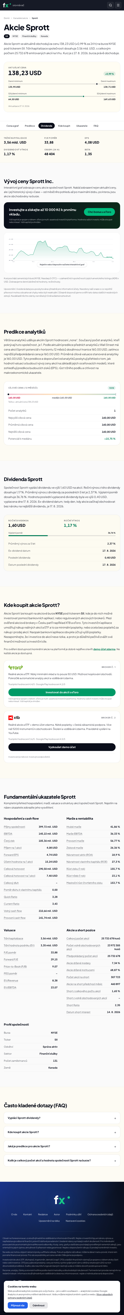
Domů (7, 18)
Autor (57, 1214)
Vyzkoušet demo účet (62, 747)
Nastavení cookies (75, 1220)
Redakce (43, 1214)
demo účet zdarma (104, 649)
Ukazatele (82, 125)
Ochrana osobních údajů (100, 1214)
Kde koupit (64, 125)
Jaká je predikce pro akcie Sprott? (62, 1146)
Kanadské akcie (20, 18)
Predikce (30, 125)
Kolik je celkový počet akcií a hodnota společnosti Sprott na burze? (62, 1160)
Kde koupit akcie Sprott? (62, 1132)
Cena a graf (12, 125)
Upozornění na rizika (49, 1220)
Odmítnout (39, 1305)
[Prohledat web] (110, 5)
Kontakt (27, 1214)
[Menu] (118, 5)
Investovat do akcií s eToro (62, 692)
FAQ (96, 125)
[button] (62, 252)
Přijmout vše (18, 1305)
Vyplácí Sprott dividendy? (62, 1118)
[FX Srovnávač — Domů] (62, 1200)
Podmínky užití (73, 1214)
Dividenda (46, 125)
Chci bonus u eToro (99, 212)
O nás (14, 1214)
